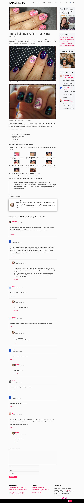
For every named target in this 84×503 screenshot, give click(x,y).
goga (13, 286)
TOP (60, 2)
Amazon (65, 2)
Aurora (14, 317)
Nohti (44, 2)
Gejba (13, 413)
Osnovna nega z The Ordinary (16, 492)
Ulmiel (13, 241)
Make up (49, 2)
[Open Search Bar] (73, 2)
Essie (11, 196)
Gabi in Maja (68, 490)
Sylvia (13, 397)
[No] (82, 501)
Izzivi (13, 196)
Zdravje (55, 2)
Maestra (14, 221)
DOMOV (32, 2)
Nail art (16, 196)
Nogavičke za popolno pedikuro (16, 494)
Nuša (13, 380)
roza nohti (20, 196)
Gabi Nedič (65, 75)
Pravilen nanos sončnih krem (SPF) (17, 487)
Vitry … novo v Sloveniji (65, 41)
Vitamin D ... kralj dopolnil (38, 487)
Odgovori (12, 234)
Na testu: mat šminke (37, 490)
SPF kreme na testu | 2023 (66, 43)
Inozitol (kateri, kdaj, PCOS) (66, 37)
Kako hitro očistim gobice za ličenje (40, 489)
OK (70, 500)
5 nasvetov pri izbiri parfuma (67, 45)
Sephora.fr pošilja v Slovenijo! (67, 39)
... (16, 208)
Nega (38, 2)
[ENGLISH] (70, 2)
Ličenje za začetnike (36, 492)
